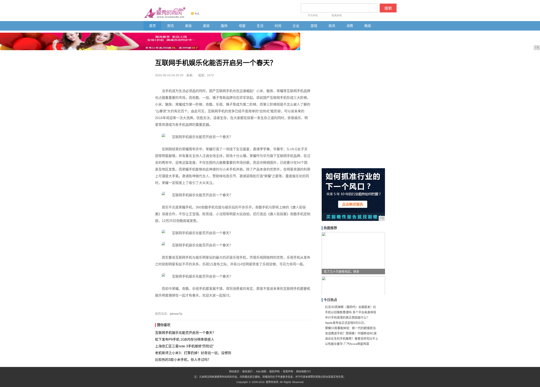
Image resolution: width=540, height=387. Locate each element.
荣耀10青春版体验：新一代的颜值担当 (350, 328)
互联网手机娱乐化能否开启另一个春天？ (185, 333)
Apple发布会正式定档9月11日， (346, 322)
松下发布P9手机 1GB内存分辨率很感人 (184, 339)
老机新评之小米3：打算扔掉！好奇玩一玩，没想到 (193, 353)
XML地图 (261, 371)
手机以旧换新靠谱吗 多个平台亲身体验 (350, 312)
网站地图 (301, 371)
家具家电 (337, 15)
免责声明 (288, 371)
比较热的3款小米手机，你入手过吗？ (183, 359)
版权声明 (274, 371)
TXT (308, 371)
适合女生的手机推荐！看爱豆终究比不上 (351, 338)
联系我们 (247, 371)
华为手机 (313, 15)
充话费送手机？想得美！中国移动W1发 (351, 333)
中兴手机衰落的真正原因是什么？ (347, 317)
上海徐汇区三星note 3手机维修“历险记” (184, 346)
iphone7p (176, 313)
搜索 (388, 8)
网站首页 (234, 371)
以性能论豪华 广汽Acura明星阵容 (347, 343)
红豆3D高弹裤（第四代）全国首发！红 (350, 307)
